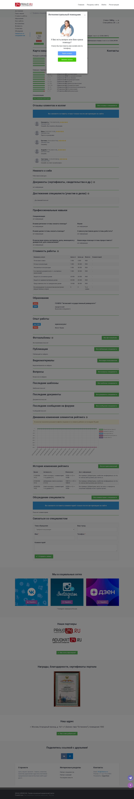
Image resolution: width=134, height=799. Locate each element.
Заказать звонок (67, 59)
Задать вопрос (67, 53)
